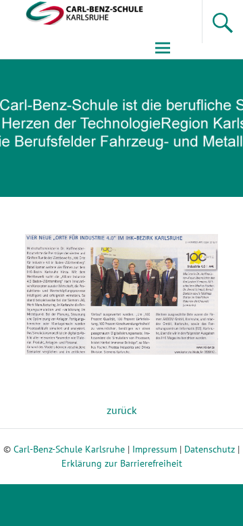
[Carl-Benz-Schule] (73, 11)
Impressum (154, 449)
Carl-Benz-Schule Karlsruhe (69, 449)
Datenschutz (209, 449)
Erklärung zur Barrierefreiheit (121, 463)
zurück (122, 410)
